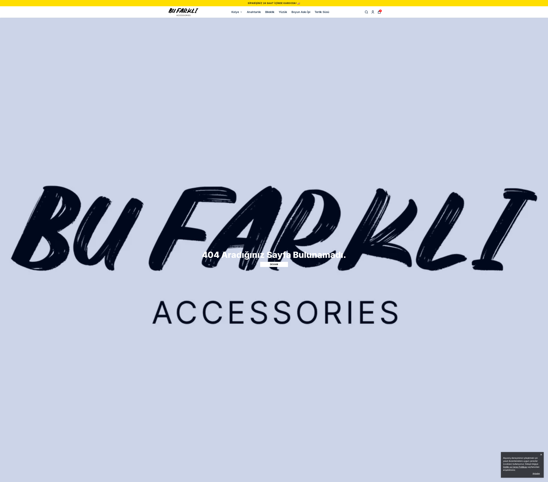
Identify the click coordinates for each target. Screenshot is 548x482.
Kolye (235, 12)
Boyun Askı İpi (300, 12)
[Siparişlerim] (373, 12)
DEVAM (274, 264)
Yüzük (283, 12)
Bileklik (269, 12)
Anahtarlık (254, 12)
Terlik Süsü (322, 12)
